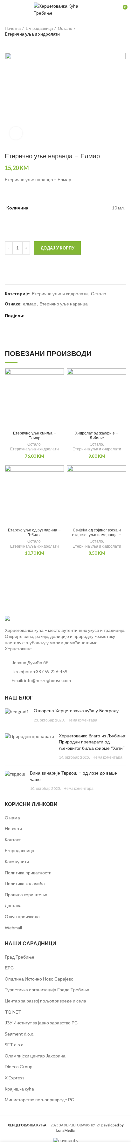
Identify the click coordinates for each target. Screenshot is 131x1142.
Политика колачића (25, 883)
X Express (14, 1077)
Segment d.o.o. (19, 1033)
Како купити (17, 861)
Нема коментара (82, 720)
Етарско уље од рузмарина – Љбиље (34, 532)
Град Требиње (19, 957)
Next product (20, 43)
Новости (13, 828)
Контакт (13, 839)
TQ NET (13, 1012)
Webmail (13, 927)
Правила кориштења (26, 894)
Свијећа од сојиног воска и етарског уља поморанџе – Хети (96, 534)
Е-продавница (39, 28)
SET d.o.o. (14, 1044)
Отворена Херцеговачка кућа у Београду (76, 711)
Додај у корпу (57, 247)
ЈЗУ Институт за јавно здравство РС (41, 1022)
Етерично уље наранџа (63, 303)
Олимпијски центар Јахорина (35, 1055)
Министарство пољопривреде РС (39, 1099)
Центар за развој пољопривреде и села (45, 1000)
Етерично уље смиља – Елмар (34, 435)
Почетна (13, 28)
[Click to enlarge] (16, 133)
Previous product (8, 43)
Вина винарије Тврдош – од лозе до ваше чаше (73, 776)
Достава (13, 905)
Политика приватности (28, 872)
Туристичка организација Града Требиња (47, 989)
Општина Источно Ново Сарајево (39, 978)
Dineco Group (18, 1066)
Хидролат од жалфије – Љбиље (96, 435)
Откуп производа (22, 916)
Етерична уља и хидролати (32, 34)
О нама (12, 817)
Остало (65, 28)
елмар (29, 303)
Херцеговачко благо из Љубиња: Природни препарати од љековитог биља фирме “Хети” (92, 742)
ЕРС (9, 967)
